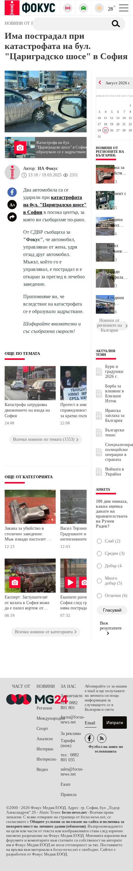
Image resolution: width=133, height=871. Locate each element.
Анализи (44, 738)
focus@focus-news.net (73, 719)
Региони (44, 708)
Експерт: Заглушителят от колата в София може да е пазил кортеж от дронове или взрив (27, 603)
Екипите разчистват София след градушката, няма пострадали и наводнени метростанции (84, 603)
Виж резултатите (111, 625)
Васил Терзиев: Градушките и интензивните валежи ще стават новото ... (117, 248)
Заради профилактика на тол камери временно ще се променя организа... (117, 274)
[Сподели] (12, 217)
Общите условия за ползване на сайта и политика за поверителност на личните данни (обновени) (65, 824)
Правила (68, 794)
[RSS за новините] (101, 738)
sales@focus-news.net (72, 771)
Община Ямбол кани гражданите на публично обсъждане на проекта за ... (117, 222)
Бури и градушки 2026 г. (114, 371)
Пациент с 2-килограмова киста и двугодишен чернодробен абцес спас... (117, 196)
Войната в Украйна (114, 471)
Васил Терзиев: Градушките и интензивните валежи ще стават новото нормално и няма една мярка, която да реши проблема (84, 534)
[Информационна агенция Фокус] (89, 738)
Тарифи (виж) (68, 743)
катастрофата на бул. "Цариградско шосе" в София (55, 205)
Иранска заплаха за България (114, 415)
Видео (42, 769)
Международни (48, 718)
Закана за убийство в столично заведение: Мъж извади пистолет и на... (117, 170)
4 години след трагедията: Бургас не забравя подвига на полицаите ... (117, 300)
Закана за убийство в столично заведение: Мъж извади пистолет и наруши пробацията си (27, 534)
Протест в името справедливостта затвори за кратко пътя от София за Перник (83, 410)
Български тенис (114, 432)
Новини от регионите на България (110, 151)
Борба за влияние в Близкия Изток (114, 393)
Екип (66, 784)
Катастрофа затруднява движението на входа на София (27, 410)
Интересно (46, 759)
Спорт (42, 728)
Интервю (44, 749)
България (45, 698)
